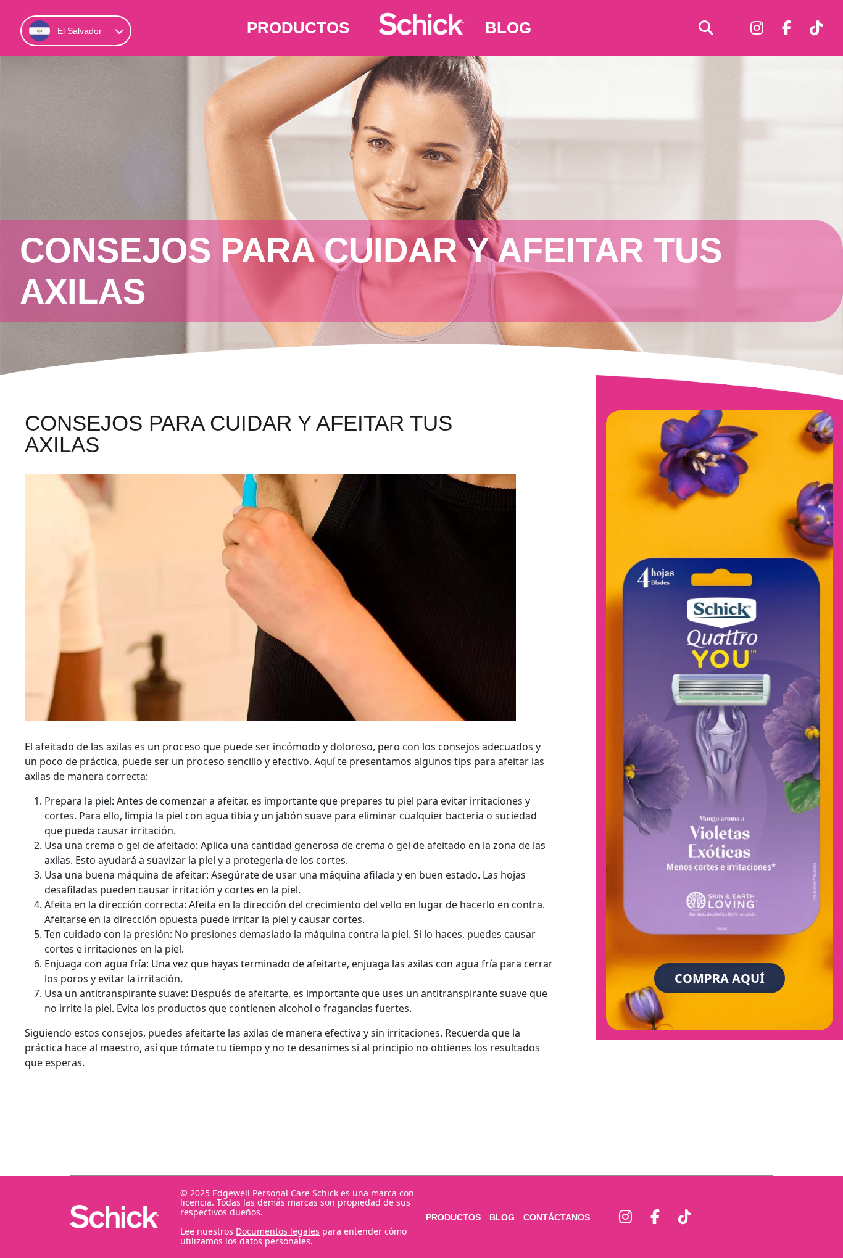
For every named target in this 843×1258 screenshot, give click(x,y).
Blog (508, 28)
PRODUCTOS (298, 28)
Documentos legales (278, 1231)
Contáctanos (556, 1217)
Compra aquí (720, 978)
